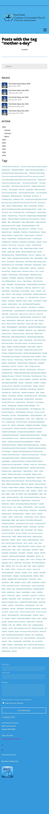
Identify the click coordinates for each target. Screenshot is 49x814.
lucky (25, 566)
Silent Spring (32, 389)
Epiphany (38, 255)
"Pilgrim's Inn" (42, 180)
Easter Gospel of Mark (31, 248)
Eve (32, 258)
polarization (35, 582)
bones (4, 500)
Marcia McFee (11, 320)
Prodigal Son (32, 363)
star (14, 625)
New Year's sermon (40, 340)
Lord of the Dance (7, 310)
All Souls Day (33, 206)
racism (4, 592)
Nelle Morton (28, 340)
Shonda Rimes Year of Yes (10, 389)
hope (13, 549)
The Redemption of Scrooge (24, 412)
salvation (11, 605)
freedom (12, 540)
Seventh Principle (26, 386)
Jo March (38, 291)
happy (14, 546)
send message (23, 710)
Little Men (24, 307)
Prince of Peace (22, 363)
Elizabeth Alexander (8, 255)
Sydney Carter (20, 402)
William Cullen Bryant (13, 484)
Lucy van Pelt (13, 314)
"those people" (13, 189)
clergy (15, 510)
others (42, 576)
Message (5, 682)
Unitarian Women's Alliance (34, 461)
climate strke (42, 510)
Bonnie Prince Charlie (8, 225)
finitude (24, 533)
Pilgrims (4, 363)
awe (25, 494)
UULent (4, 425)
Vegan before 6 (28, 471)
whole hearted (18, 644)
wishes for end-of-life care (36, 644)
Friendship (14, 268)
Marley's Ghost (11, 324)
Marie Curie (20, 320)
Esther (9, 258)
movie (30, 572)
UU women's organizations (36, 422)
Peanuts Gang (18, 360)
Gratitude (4, 274)
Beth (9, 222)
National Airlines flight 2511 (35, 337)
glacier (31, 543)
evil (12, 530)
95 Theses (35, 196)
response (5, 599)
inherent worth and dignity (17, 556)
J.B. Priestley (6, 291)
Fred (8, 268)
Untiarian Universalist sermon (19, 468)
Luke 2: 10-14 (23, 314)
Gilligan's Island (16, 271)
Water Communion (19, 477)
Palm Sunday (18, 350)
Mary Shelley (23, 327)
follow (14, 536)
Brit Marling (13, 229)
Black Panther (30, 222)
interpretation (30, 556)
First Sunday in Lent (8, 265)
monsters (18, 572)
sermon (4, 615)
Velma (36, 471)
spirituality (39, 622)
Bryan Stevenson (23, 229)
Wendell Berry (30, 477)
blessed (43, 497)
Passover (10, 360)
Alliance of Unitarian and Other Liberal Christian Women (19, 209)
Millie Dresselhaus (18, 333)
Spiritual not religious (27, 392)
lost (17, 566)
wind (25, 644)
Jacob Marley (15, 291)
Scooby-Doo (28, 383)
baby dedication (33, 494)
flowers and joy (6, 536)
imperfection (13, 553)
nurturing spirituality (26, 576)
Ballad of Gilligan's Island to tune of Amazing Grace (24, 219)
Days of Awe (12, 245)
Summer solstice (18, 399)
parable (4, 579)
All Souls (41, 206)
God (36, 271)
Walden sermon (37, 474)
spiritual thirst (31, 622)
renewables (25, 595)
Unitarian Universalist (18, 461)
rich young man (27, 599)
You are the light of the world (16, 491)
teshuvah (11, 631)
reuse (19, 599)
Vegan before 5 (17, 471)
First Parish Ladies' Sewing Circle (35, 261)
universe (4, 641)
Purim (26, 366)
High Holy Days (38, 281)
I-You (12, 288)
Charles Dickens (29, 235)
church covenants (39, 507)
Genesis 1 (33, 268)
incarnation (22, 553)
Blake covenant (41, 222)
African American (17, 206)
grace (40, 543)
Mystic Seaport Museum (18, 337)
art (17, 494)
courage (4, 517)
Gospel (41, 271)
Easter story (11, 252)
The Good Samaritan (22, 409)
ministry (13, 569)
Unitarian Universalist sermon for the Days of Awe (27, 451)
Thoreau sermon (40, 412)
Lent (19, 304)
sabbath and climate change (28, 602)
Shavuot (41, 386)
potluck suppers (26, 586)
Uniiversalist (20, 425)
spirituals (4, 625)
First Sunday (19, 265)
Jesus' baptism (25, 291)
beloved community (13, 497)
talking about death (38, 628)
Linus (18, 307)
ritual (38, 599)
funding (24, 540)
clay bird (9, 510)
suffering (4, 628)
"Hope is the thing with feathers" (35, 170)
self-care (12, 608)
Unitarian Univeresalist (35, 428)
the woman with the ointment (15, 635)
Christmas (15, 242)
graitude (4, 546)
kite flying (39, 559)
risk (34, 599)
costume (39, 513)
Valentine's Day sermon (37, 468)
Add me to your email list (14, 703)
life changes (27, 563)
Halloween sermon (36, 274)
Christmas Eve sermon (24, 238)
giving (25, 543)
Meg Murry (29, 330)
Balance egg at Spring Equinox (36, 216)
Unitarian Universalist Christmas (30, 435)
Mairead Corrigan (25, 317)
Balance (4, 219)
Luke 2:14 (40, 314)
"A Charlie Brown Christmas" (10, 166)
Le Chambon (37, 301)
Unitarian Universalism (9, 432)
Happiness (20, 278)
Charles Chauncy (34, 232)
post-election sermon (13, 586)
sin (3, 618)
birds (21, 497)
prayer (9, 589)
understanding (40, 638)
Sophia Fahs (16, 392)
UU (9, 425)
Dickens (28, 245)
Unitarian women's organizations (12, 464)
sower (39, 618)
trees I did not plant (13, 638)
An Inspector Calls (18, 212)
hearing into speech (23, 546)
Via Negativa (27, 474)
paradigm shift (12, 579)
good (35, 543)
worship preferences (38, 648)
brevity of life (15, 500)
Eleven (40, 252)
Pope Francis (12, 363)
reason (18, 592)
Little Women (32, 307)
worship (14, 651)
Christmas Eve (37, 238)
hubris (19, 549)
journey (38, 556)
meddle (7, 569)
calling (12, 504)
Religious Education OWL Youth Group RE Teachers (30, 373)
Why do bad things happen (33, 481)
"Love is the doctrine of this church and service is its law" (19, 180)
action (28, 491)
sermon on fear (13, 612)
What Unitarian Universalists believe (13, 481)
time (32, 635)
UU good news (10, 422)
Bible (23, 222)
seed (37, 605)
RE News (22, 369)
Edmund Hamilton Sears (28, 252)
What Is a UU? (40, 477)
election (25, 527)
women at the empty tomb (17, 648)
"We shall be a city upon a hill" (20, 186)
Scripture (36, 383)
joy (18, 559)
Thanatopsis (30, 402)
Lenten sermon (12, 304)
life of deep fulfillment (38, 563)
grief (9, 546)
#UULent (22, 189)
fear (35, 530)
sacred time (42, 602)
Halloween (5, 278)
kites (44, 559)
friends (19, 540)
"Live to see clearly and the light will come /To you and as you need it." (23, 176)
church (4, 510)
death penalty (6, 520)
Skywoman (40, 389)
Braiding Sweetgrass (28, 225)
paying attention (23, 579)
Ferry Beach (10, 261)
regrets (4, 595)
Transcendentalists (36, 415)
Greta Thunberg (24, 274)
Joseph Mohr (6, 297)
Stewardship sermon (30, 396)
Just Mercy (11, 301)
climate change (23, 510)
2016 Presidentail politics (9, 193)
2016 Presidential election (27, 193)
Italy (43, 288)
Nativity (15, 340)
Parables (38, 356)
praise (4, 589)
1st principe (29, 189)
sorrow (34, 618)
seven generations (26, 615)
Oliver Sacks (32, 347)
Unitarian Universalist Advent (26, 432)
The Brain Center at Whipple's (26, 405)
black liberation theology (32, 497)
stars (10, 625)
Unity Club (33, 464)
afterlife (40, 491)
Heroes (19, 281)
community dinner (18, 513)
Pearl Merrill (28, 360)
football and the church (24, 536)
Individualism (19, 288)
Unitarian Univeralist (20, 428)
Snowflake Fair (6, 392)
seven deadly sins (13, 615)
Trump (28, 419)
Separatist (16, 386)
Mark (36, 320)
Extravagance (38, 258)
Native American (7, 340)
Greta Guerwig (13, 274)
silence (41, 615)
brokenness (5, 504)
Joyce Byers (20, 297)
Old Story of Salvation (20, 347)
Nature (21, 340)
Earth (21, 248)
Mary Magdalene (12, 327)
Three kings (5, 415)
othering (36, 576)
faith (22, 530)
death (13, 520)
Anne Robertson (31, 212)
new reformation (7, 576)
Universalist (5, 468)
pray (13, 589)
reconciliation (26, 592)
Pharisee (43, 360)
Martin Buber (21, 324)
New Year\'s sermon (21, 343)
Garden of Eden (24, 268)
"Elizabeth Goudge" (18, 170)
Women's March (13, 487)
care (14, 507)
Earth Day (15, 248)
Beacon (43, 219)
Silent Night (23, 389)
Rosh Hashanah (37, 376)
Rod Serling (26, 376)
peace (39, 579)
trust (21, 638)
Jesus (33, 291)
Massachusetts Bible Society (37, 327)
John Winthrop (27, 294)
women (28, 648)
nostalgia (16, 576)
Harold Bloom (29, 278)
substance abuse (37, 625)
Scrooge (43, 383)
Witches (31, 484)
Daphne (39, 242)
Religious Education (8, 376)
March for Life (36, 317)
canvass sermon (7, 507)
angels (8, 494)
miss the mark (21, 569)
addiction (34, 491)
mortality (24, 572)
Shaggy (35, 386)
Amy (10, 212)
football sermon (37, 536)
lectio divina (18, 563)
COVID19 (33, 229)
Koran (25, 301)
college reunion (6, 513)
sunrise (10, 628)
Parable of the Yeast (28, 356)
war (33, 641)
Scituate (20, 383)
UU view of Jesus (21, 422)
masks (34, 566)
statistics (19, 625)
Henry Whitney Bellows (9, 281)
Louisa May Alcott (19, 310)
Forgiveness (28, 265)
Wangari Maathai (7, 477)
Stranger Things (7, 399)
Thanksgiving (12, 405)
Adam (3, 206)
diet (17, 520)
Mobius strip (29, 333)
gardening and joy (33, 540)
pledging (17, 582)
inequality (30, 553)
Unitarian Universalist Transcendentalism (20, 441)
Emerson (31, 255)
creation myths (18, 517)
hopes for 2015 (6, 549)
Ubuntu (13, 425)
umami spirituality (29, 638)
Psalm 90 (20, 366)
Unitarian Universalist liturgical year (28, 445)
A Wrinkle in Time (18, 199)
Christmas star (6, 242)
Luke (3, 317)
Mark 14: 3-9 (29, 320)
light (3, 566)
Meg (35, 330)
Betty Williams (16, 222)
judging (22, 559)
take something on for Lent (22, 628)
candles (41, 504)
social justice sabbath (23, 618)
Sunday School (29, 399)
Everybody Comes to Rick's (21, 258)
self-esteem (20, 608)
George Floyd (6, 271)
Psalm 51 (13, 366)
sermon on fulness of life (27, 612)
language (5, 563)
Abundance (41, 202)
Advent (9, 206)
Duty (9, 248)
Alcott (25, 206)
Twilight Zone (40, 419)
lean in (11, 563)
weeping (10, 644)
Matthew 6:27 (6, 330)
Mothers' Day (6, 337)
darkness (43, 517)
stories (25, 625)
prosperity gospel (38, 589)
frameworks (5, 540)
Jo (26, 297)
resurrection (12, 599)
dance (37, 517)
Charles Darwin (18, 235)
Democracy (21, 245)
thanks (17, 631)
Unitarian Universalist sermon (11, 455)
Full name (5, 664)
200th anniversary (39, 189)
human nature (26, 549)
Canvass (40, 229)
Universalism (42, 464)
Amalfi (40, 209)
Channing (24, 232)
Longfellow (41, 307)
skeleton (7, 618)
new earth (42, 572)
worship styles (6, 651)
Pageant (10, 350)
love (21, 566)
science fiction (19, 605)
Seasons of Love (7, 386)
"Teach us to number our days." (11, 183)
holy (44, 546)
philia (12, 582)
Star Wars (20, 396)
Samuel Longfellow (25, 379)
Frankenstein (37, 265)
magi (29, 566)
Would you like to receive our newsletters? (17, 700)
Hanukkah (13, 278)
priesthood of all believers (24, 589)
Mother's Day (38, 333)
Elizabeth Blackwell (21, 255)
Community (22, 242)
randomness (11, 592)
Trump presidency (19, 419)
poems (24, 582)
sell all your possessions (32, 608)
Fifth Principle (20, 261)
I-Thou (7, 288)
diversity (22, 520)
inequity (36, 553)
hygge (41, 549)
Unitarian (26, 464)
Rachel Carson (31, 369)
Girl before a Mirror (28, 271)
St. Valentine (12, 396)
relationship (11, 595)
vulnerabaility (17, 641)
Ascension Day (12, 216)
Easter (18, 252)
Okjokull (9, 347)
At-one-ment (22, 216)
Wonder (22, 487)
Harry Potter (39, 278)
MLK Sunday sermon (12, 317)
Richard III (18, 376)
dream (32, 523)
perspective (5, 582)
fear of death (29, 530)
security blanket (30, 605)
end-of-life (41, 527)
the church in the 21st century (30, 631)
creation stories (29, 517)
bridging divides (26, 500)
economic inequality (15, 527)
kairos (33, 559)
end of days (32, 527)
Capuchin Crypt (6, 232)
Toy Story (13, 415)
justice (28, 559)
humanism (35, 549)
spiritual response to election (17, 622)
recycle (33, 592)
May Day (14, 330)
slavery (13, 618)
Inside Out (28, 288)
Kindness (19, 301)
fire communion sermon (35, 533)
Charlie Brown (11, 238)
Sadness (8, 379)
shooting (35, 615)
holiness (38, 546)
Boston (19, 225)
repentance (33, 595)
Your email (5, 672)
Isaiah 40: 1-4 (36, 288)
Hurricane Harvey (20, 284)
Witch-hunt (24, 484)
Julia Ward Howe (33, 297)
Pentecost (36, 360)
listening (8, 566)
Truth (32, 419)
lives (13, 566)
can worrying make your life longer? (27, 504)
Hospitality (10, 284)
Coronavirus (31, 242)
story (29, 625)
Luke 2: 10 (32, 314)
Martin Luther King (32, 324)
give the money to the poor (14, 543)
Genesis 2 (41, 268)
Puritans (15, 369)
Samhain (15, 379)
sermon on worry (41, 612)
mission (29, 569)
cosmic (33, 513)
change (19, 507)
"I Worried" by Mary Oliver (37, 173)
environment (5, 530)
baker (41, 494)
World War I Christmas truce (34, 487)
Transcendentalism (23, 415)
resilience (42, 595)
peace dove (32, 579)
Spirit (37, 392)
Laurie (30, 301)
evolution (17, 530)
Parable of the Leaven (15, 353)
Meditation (21, 330)
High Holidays (27, 281)
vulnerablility (27, 641)
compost (27, 513)
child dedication (28, 507)
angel (13, 494)
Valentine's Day (6, 471)
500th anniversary (16, 196)
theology (27, 635)
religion (18, 595)
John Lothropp (16, 294)
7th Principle (27, 196)
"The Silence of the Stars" (30, 183)
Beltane (4, 222)
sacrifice (4, 605)
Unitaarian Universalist (33, 425)
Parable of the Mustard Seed (32, 353)
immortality (5, 553)
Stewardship (42, 396)
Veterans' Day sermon (15, 474)
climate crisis (33, 510)
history (33, 546)
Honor (4, 284)
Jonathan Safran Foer (39, 294)
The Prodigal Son (35, 409)
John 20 (8, 294)
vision (10, 641)
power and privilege (38, 586)
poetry (29, 582)
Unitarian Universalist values (30, 455)
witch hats (5, 648)
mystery (35, 572)
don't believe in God (22, 523)
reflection (40, 592)
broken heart (36, 500)
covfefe (10, 517)
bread (8, 500)
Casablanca (16, 232)
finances (18, 533)
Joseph (13, 297)
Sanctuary (35, 379)
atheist (21, 494)
